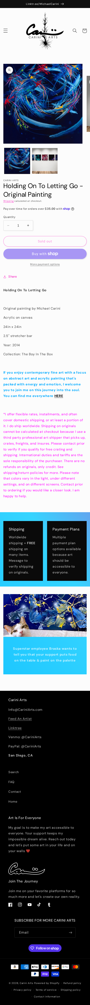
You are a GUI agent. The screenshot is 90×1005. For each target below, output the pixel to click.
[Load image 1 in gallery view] (17, 161)
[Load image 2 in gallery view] (45, 161)
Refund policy (72, 983)
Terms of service (46, 990)
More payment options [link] (45, 264)
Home (12, 801)
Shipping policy (71, 990)
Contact (14, 792)
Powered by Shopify (46, 983)
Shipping (8, 201)
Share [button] (12, 276)
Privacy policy (22, 990)
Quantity (9, 217)
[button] (5, 31)
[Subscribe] (70, 932)
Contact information (47, 996)
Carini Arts (26, 983)
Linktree (15, 728)
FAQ (11, 782)
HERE (58, 396)
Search (13, 772)
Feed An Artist (20, 718)
